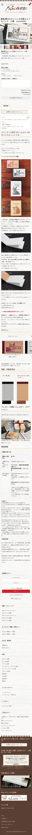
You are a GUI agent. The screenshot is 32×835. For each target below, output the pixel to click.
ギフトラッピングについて (8, 725)
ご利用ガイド (4, 818)
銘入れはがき (5, 648)
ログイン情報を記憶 (17, 588)
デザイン (4, 123)
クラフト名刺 (5, 664)
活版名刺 (4, 678)
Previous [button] (1, 47)
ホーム (3, 815)
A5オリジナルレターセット (9, 615)
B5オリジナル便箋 (6, 620)
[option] (16, 33)
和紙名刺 (4, 673)
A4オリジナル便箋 (6, 613)
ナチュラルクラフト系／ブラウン (11, 71)
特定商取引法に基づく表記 (8, 821)
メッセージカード (6, 692)
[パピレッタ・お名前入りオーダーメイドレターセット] (16, 11)
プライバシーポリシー (7, 824)
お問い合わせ (4, 827)
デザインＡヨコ (7, 75)
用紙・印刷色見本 (6, 124)
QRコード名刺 (5, 659)
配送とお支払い (5, 723)
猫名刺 (3, 681)
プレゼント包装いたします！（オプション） (12, 126)
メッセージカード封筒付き (9, 695)
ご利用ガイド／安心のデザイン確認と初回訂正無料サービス (15, 717)
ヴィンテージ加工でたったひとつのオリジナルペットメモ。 (15, 120)
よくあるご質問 (5, 728)
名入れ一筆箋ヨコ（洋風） (9, 634)
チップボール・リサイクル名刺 (10, 666)
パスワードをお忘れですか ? (16, 595)
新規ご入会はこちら (16, 598)
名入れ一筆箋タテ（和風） (9, 631)
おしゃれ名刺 (5, 661)
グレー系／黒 (6, 69)
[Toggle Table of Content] (27, 117)
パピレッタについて (6, 730)
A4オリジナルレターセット (9, 610)
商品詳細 (4, 128)
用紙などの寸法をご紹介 (7, 808)
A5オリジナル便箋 (6, 618)
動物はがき (5, 645)
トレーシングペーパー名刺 (9, 669)
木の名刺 (4, 676)
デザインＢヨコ (18, 75)
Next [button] (31, 47)
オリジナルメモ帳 (6, 706)
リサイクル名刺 (6, 671)
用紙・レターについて (7, 720)
